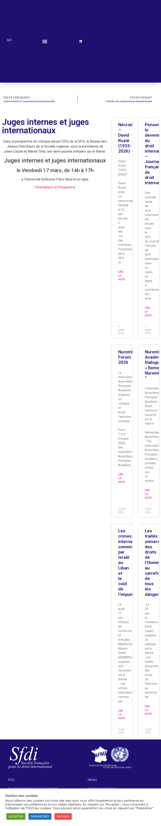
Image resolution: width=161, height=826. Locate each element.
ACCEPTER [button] (16, 816)
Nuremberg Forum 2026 (129, 357)
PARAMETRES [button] (40, 816)
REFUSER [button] (63, 816)
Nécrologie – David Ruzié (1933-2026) (129, 138)
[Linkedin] (81, 41)
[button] (45, 41)
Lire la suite (121, 275)
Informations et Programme (55, 187)
